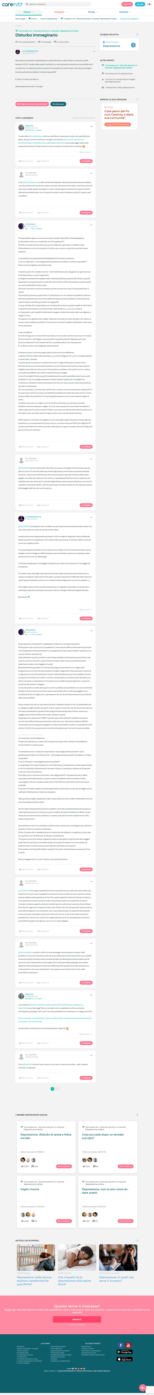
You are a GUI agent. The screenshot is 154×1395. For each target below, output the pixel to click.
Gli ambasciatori (23, 1353)
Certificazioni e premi (58, 1346)
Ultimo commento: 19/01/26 (32, 1206)
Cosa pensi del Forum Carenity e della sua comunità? (118, 114)
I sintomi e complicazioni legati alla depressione (120, 80)
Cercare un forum (87, 1348)
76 (96, 1221)
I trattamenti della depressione (120, 87)
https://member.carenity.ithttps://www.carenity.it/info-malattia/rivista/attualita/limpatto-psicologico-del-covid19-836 (55, 1020)
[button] (28, 12)
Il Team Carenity (22, 1351)
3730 (26, 1166)
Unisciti (127, 4)
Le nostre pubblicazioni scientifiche (29, 1361)
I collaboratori (22, 1357)
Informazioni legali (57, 1353)
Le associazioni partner (25, 1355)
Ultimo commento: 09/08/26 (32, 1152)
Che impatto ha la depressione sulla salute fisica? (74, 1281)
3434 (88, 1166)
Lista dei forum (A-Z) (88, 1353)
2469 (26, 1221)
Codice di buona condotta (60, 1351)
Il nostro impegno (23, 1363)
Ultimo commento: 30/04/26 (94, 1206)
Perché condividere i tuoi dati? (27, 1348)
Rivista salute (86, 1346)
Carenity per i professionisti (60, 1361)
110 (36, 1221)
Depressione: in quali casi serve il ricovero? (116, 1279)
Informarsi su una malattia (91, 1351)
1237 (88, 1221)
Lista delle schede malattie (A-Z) (92, 1355)
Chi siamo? (20, 1346)
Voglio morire (29, 1189)
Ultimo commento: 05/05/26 (94, 1152)
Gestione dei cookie (58, 1357)
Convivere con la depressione (119, 73)
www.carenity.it (51, 1371)
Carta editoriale (56, 1348)
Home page (20, 19)
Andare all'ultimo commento (83, 118)
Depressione (111, 46)
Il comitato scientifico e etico (27, 1359)
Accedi (140, 4)
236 (36, 1166)
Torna (19, 26)
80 (97, 1166)
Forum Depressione (49, 19)
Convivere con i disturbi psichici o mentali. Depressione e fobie (90, 19)
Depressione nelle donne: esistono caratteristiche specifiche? (34, 1281)
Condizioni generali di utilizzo (61, 1355)
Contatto (54, 1359)
